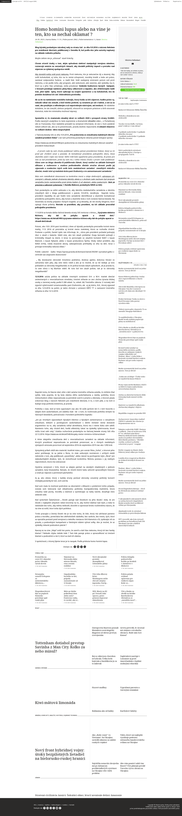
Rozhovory (76, 17)
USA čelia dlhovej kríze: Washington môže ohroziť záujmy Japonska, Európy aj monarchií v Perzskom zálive (131, 239)
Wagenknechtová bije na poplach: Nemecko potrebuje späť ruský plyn (132, 340)
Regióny (124, 17)
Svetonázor (91, 17)
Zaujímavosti (116, 17)
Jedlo (84, 20)
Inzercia (40, 805)
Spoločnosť (49, 20)
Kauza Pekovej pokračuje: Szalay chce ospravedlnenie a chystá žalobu (131, 278)
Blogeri (137, 20)
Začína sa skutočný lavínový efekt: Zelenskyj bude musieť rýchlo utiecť (132, 397)
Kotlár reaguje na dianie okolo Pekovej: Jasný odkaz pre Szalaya (131, 451)
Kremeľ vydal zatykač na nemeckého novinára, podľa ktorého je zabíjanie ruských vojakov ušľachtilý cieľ (130, 351)
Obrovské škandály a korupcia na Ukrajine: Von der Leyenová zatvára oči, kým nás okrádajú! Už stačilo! (132, 290)
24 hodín (136, 265)
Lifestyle (96, 20)
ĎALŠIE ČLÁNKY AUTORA (133, 90)
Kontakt (71, 805)
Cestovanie (62, 20)
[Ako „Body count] (105, 739)
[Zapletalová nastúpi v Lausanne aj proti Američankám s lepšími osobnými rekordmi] (133, 646)
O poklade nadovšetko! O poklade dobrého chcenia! (131, 133)
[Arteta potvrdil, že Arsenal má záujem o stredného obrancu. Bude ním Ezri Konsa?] (133, 618)
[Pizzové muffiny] (105, 678)
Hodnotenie (143, 100)
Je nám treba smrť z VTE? (128, 104)
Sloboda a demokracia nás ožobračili (128, 117)
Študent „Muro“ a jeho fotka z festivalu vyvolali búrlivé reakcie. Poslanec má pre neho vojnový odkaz (132, 359)
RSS (35, 805)
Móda (106, 20)
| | (30, 1)
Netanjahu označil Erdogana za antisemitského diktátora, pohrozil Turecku (132, 220)
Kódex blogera (55, 805)
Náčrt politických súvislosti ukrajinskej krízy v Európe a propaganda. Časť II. (129, 152)
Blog (140, 17)
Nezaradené (130, 20)
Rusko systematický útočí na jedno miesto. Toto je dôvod (132, 269)
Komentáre (68, 17)
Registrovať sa (177, 1)
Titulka (42, 17)
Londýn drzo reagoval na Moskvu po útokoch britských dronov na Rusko (131, 460)
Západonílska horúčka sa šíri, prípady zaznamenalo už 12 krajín (132, 229)
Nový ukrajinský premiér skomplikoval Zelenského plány (131, 201)
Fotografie (79, 20)
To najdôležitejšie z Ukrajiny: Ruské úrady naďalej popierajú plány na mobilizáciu (130, 319)
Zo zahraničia (58, 17)
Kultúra (107, 17)
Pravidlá (143, 20)
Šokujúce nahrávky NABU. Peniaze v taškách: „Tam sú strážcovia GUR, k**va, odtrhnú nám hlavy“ (132, 431)
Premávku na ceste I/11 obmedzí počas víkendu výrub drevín (131, 183)
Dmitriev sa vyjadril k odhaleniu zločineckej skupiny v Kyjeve (131, 406)
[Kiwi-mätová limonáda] (61, 685)
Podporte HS (5, 1)
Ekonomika (100, 17)
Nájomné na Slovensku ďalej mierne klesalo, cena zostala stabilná (129, 192)
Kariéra (47, 805)
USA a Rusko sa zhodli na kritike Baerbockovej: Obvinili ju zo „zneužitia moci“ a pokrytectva (131, 329)
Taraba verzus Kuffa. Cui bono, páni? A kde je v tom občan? (130, 125)
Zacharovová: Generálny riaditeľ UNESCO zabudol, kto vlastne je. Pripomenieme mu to (131, 421)
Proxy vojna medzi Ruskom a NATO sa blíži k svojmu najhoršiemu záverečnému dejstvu (132, 387)
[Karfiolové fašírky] (133, 701)
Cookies (64, 805)
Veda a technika (114, 20)
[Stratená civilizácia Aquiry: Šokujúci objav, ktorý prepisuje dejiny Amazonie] (91, 786)
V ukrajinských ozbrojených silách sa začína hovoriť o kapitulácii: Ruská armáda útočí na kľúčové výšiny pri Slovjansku (132, 502)
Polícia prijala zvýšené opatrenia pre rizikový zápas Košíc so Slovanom (131, 251)
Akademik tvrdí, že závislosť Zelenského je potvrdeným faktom (132, 512)
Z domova (49, 17)
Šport (131, 17)
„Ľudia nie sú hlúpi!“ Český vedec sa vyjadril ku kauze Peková (131, 378)
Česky (84, 17)
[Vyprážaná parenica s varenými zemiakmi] (133, 678)
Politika (43, 20)
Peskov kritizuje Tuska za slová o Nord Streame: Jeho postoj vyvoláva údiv (131, 301)
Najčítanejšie (134, 100)
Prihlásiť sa (166, 1)
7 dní (145, 265)
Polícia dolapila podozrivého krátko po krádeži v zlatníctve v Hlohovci (131, 210)
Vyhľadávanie (158, 1)
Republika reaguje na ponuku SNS (132, 413)
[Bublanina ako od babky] (105, 701)
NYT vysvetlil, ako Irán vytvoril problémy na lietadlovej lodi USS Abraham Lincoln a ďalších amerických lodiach (131, 522)
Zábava (122, 20)
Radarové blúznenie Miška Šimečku (132, 110)
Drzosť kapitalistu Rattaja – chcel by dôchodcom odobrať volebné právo (131, 491)
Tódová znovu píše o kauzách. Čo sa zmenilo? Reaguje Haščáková (132, 310)
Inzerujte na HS (16, 1)
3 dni (141, 265)
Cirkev (56, 20)
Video (136, 17)
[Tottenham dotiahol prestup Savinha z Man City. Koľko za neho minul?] (61, 625)
